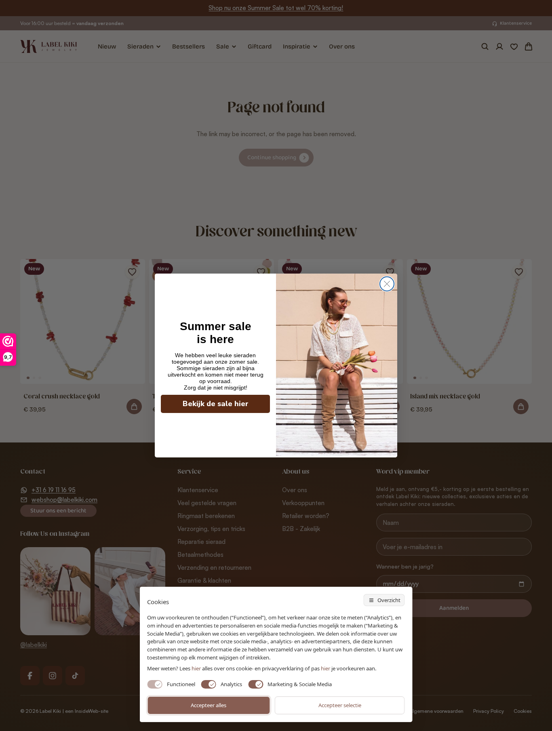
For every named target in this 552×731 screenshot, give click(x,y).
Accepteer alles (208, 705)
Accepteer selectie (339, 705)
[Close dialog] (387, 284)
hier (325, 668)
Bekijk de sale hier (216, 404)
